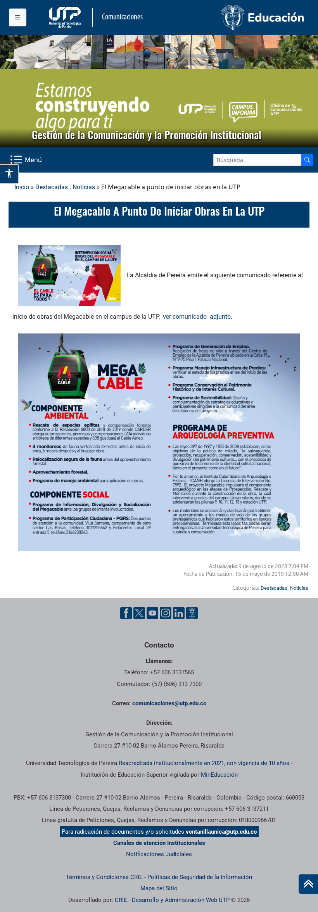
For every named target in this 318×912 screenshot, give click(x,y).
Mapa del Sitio (159, 888)
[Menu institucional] (17, 17)
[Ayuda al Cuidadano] (192, 613)
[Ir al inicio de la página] (308, 884)
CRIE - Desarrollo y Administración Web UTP (172, 899)
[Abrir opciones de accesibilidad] (9, 173)
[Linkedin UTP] (179, 613)
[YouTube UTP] (152, 613)
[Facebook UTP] (126, 613)
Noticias (84, 187)
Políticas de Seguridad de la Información (199, 877)
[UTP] (66, 17)
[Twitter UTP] (139, 613)
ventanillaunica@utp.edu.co (221, 831)
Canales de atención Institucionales (159, 842)
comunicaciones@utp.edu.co (169, 703)
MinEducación (219, 774)
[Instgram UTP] (165, 613)
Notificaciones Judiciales (159, 854)
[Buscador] (307, 160)
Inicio (21, 187)
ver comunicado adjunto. (197, 316)
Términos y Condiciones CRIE (104, 877)
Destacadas (51, 187)
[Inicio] (308, 884)
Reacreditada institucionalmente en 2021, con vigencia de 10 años (204, 763)
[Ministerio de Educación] (234, 17)
